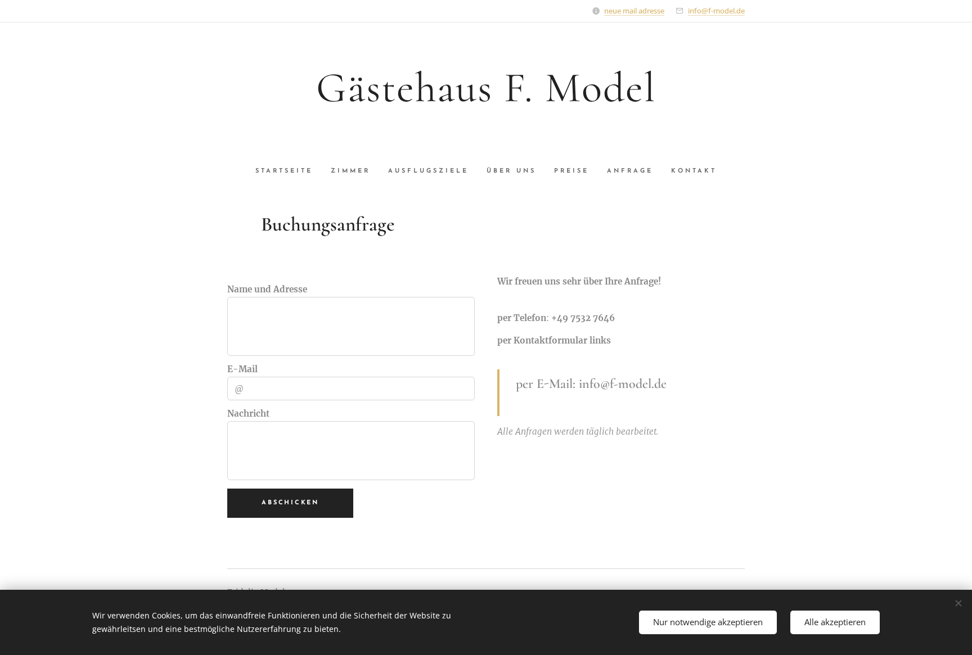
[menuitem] (288, 171)
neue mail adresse (634, 11)
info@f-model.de (716, 11)
